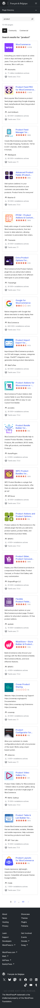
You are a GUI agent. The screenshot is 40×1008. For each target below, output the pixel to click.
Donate (25, 941)
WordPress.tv (8, 945)
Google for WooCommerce (23, 301)
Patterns (24, 926)
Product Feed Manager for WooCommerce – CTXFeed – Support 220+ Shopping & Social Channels (25, 131)
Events (24, 937)
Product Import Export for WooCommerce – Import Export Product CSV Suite (24, 341)
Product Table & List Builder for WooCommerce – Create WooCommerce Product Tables (24, 816)
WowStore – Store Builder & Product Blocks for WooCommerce (24, 643)
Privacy (5, 926)
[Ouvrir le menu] (36, 3)
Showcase (25, 914)
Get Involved (26, 933)
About (4, 914)
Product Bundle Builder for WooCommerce (23, 426)
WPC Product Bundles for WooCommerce (23, 472)
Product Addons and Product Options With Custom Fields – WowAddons (25, 515)
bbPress (6, 960)
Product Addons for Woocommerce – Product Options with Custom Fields (25, 384)
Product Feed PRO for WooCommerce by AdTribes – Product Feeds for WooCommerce (25, 88)
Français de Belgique (15, 974)
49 (23, 902)
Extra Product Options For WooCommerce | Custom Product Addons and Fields (24, 259)
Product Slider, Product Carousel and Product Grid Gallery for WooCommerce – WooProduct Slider (24, 557)
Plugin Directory (8, 10)
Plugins (24, 922)
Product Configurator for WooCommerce (23, 731)
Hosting (5, 922)
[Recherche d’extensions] (32, 19)
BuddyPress (8, 964)
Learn (4, 933)
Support (5, 937)
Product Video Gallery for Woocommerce (23, 774)
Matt (5, 956)
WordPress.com (9, 952)
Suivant (28, 901)
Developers (6, 941)
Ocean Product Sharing (23, 685)
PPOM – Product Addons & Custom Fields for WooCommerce (24, 216)
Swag (24, 945)
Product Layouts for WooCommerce (25, 859)
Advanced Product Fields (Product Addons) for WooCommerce (24, 173)
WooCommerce (23, 44)
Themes (24, 918)
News (4, 918)
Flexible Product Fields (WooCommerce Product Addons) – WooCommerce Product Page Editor (23, 600)
